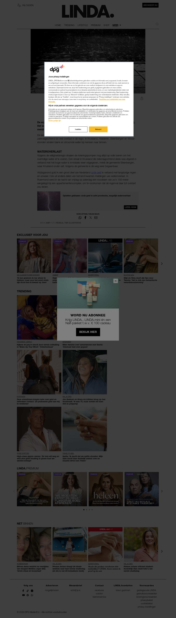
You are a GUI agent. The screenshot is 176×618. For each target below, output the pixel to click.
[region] (89, 99)
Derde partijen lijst (54, 121)
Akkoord (98, 129)
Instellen (78, 129)
